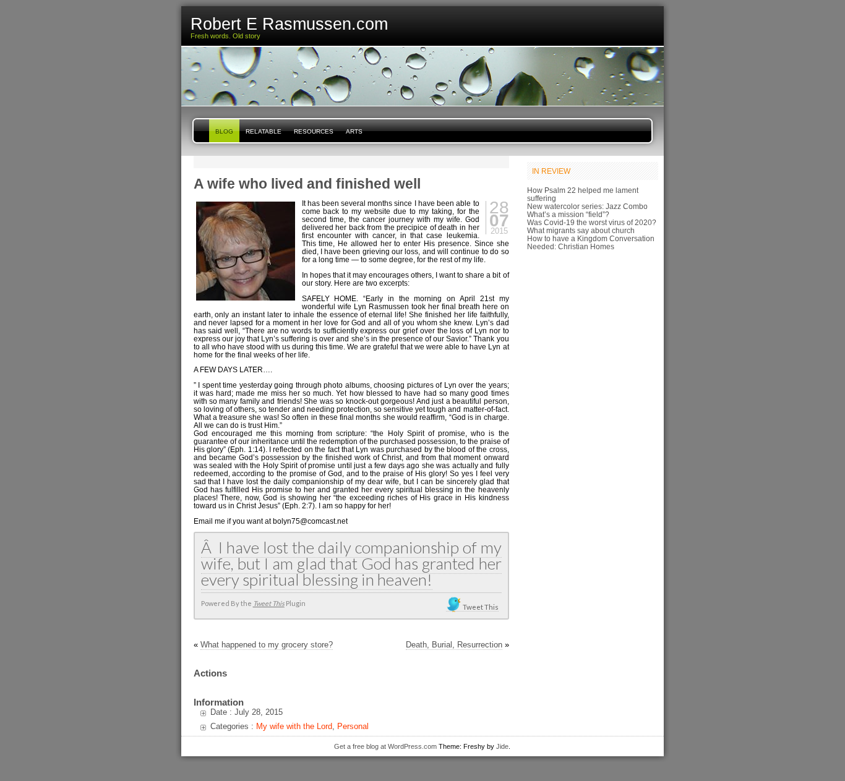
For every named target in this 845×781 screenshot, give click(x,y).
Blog (224, 131)
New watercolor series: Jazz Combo (587, 206)
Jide (502, 746)
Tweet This (269, 603)
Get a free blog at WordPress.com (385, 746)
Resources (313, 131)
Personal (353, 726)
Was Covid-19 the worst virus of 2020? (591, 222)
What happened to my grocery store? (266, 644)
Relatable (263, 131)
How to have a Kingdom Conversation (590, 238)
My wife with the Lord (294, 726)
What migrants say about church (581, 230)
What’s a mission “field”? (568, 214)
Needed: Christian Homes (570, 246)
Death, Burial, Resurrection (454, 644)
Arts (354, 131)
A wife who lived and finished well (307, 184)
